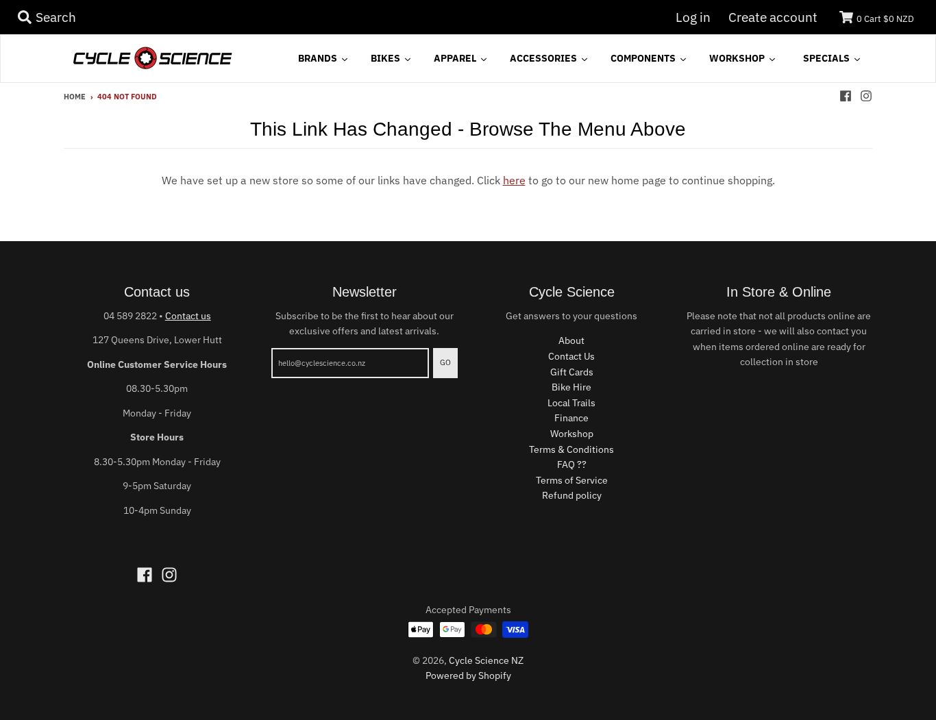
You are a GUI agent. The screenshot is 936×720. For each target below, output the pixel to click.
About (571, 340)
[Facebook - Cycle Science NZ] (845, 96)
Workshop (571, 433)
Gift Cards (571, 372)
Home (75, 96)
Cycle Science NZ (486, 660)
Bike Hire (571, 387)
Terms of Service (572, 480)
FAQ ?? (572, 464)
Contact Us (571, 356)
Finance (571, 418)
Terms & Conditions (571, 449)
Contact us (188, 316)
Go (445, 362)
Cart (885, 19)
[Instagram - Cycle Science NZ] (866, 96)
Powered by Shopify (468, 675)
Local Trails (571, 403)
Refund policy (572, 495)
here (514, 180)
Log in (693, 17)
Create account (772, 17)
